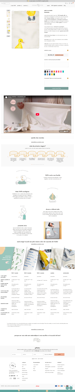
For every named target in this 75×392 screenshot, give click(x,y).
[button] (46, 12)
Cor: (47, 69)
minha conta (24, 364)
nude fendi (47, 74)
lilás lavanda (50, 71)
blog (65, 5)
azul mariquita (45, 74)
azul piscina (50, 74)
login (67, 3)
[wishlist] (13, 11)
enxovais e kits (24, 374)
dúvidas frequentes (61, 364)
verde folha (54, 74)
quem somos (47, 364)
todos (23, 376)
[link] (71, 3)
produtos (19, 5)
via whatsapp (11, 371)
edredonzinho (24, 370)
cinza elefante (47, 71)
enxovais (25, 5)
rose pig (61, 71)
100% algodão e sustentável (56, 5)
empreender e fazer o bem (50, 370)
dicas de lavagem (61, 368)
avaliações (24, 380)
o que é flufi (13, 5)
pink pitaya (56, 71)
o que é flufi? (35, 364)
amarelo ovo (52, 74)
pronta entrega (24, 372)
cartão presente (25, 378)
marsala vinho (52, 71)
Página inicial (34, 358)
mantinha (23, 368)
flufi (22, 366)
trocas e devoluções (61, 370)
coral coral (59, 71)
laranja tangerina (54, 71)
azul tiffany (63, 71)
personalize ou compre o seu (37, 142)
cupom (48, 5)
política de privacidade (49, 372)
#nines (34, 370)
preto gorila (45, 71)
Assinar (59, 354)
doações (46, 368)
